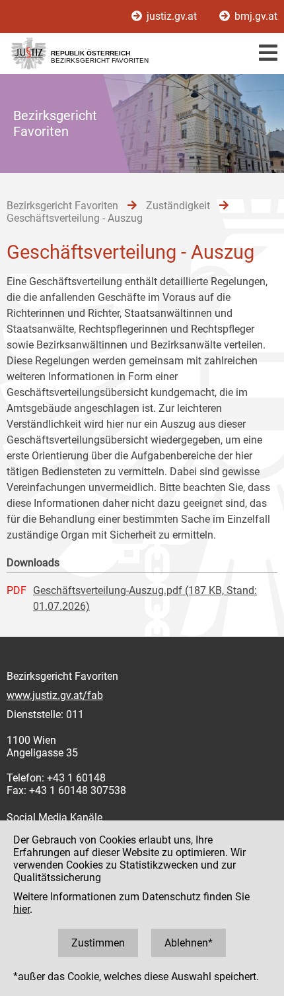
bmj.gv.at (254, 16)
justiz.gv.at (171, 16)
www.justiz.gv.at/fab (55, 695)
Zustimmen (98, 943)
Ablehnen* (188, 943)
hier (21, 909)
